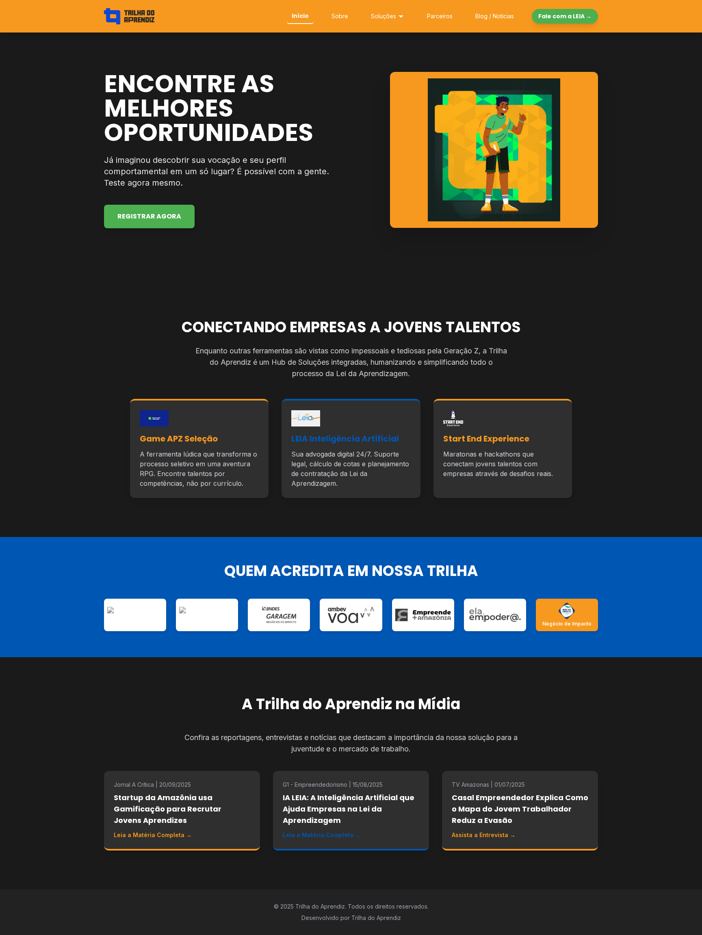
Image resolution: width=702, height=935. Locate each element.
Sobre (340, 16)
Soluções (383, 16)
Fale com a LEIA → (565, 16)
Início (300, 16)
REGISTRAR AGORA (149, 216)
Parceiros (440, 16)
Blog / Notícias (494, 16)
